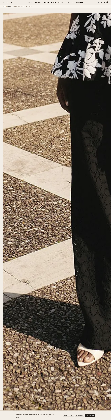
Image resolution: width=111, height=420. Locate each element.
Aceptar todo (90, 415)
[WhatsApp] (11, 2)
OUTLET (61, 2)
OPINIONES (79, 2)
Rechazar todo (68, 415)
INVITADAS (38, 2)
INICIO (30, 2)
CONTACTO (69, 2)
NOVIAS (46, 2)
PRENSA (53, 2)
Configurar (79, 415)
